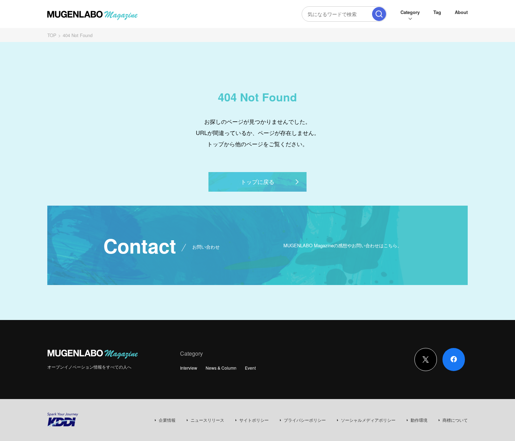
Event (250, 368)
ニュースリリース (207, 420)
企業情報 (167, 420)
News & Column (221, 368)
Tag (437, 12)
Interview (188, 368)
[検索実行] (379, 14)
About (461, 12)
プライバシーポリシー (305, 420)
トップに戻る (257, 182)
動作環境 (419, 420)
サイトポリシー (254, 420)
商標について (455, 420)
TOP (51, 35)
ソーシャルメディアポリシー (368, 420)
